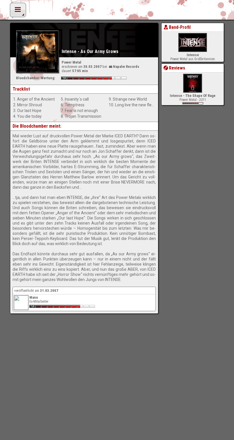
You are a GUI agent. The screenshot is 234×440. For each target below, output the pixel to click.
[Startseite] (117, 11)
